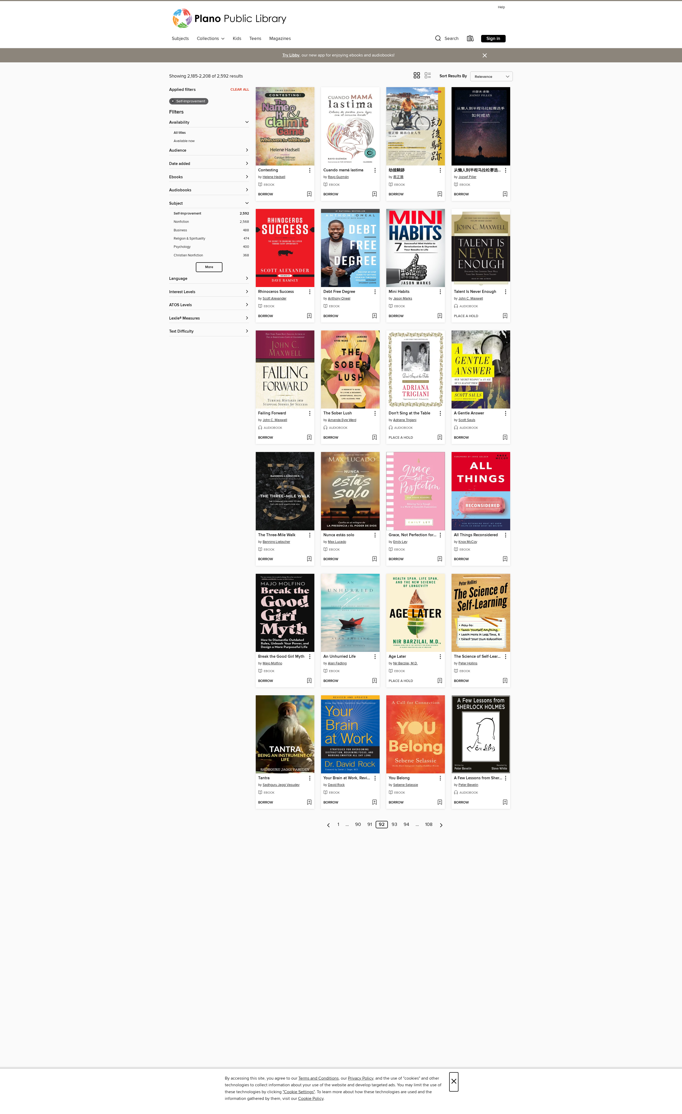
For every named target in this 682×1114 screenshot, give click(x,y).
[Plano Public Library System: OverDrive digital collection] (230, 18)
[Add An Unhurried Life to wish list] (374, 681)
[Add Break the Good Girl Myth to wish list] (309, 681)
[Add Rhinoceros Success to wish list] (309, 316)
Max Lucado (337, 542)
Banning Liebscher (276, 542)
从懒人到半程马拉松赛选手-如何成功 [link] (478, 170)
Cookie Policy (310, 1098)
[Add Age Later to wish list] (439, 681)
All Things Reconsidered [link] (476, 535)
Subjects (180, 39)
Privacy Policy (360, 1078)
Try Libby (290, 55)
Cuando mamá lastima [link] (343, 170)
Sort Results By (453, 76)
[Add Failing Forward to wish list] (309, 437)
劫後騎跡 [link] (397, 170)
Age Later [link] (397, 656)
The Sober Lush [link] (337, 413)
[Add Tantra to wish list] (309, 802)
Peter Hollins (467, 663)
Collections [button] (209, 39)
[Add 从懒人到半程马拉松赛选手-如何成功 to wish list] (505, 194)
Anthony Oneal (339, 298)
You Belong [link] (399, 778)
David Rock (336, 785)
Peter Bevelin (468, 785)
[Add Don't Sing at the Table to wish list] (439, 437)
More (209, 267)
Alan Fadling (337, 663)
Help (501, 7)
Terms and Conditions (318, 1078)
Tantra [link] (264, 778)
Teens (255, 39)
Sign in (493, 39)
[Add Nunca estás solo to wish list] (374, 559)
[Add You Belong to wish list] (439, 802)
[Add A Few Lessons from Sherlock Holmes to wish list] (505, 802)
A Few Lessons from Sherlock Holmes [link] (478, 778)
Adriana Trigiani (404, 420)
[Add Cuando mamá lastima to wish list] (374, 194)
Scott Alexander (274, 298)
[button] (446, 39)
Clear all (239, 89)
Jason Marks (402, 298)
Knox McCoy (467, 542)
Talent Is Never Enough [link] (475, 291)
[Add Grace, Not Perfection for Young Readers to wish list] (439, 559)
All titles (180, 133)
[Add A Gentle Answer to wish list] (505, 437)
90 (358, 825)
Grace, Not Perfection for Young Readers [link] (413, 535)
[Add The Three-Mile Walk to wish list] (309, 559)
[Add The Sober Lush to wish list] (374, 437)
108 (428, 825)
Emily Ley (400, 542)
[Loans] (470, 39)
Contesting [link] (268, 170)
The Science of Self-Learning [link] (478, 656)
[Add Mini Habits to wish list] (439, 316)
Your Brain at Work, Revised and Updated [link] (347, 778)
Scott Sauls (466, 420)
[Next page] (441, 824)
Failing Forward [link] (272, 413)
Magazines (280, 39)
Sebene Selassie (405, 785)
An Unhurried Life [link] (339, 656)
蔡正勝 (398, 177)
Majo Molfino (272, 663)
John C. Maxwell (470, 298)
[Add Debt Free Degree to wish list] (374, 316)
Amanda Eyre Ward (342, 420)
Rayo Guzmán (338, 177)
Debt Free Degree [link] (339, 291)
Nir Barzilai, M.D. (405, 663)
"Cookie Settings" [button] (299, 1092)
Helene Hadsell (274, 177)
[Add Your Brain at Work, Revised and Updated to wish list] (374, 802)
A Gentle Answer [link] (469, 413)
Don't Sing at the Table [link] (409, 413)
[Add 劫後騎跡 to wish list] (439, 194)
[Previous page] (328, 824)
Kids (237, 39)
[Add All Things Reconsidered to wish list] (505, 559)
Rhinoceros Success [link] (276, 291)
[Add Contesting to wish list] (309, 194)
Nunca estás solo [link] (338, 535)
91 (369, 825)
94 (406, 825)
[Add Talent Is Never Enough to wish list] (505, 316)
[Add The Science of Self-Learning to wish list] (505, 681)
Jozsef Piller (467, 177)
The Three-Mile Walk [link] (276, 535)
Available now (184, 141)
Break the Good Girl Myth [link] (281, 656)
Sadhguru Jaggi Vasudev (281, 785)
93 (394, 825)
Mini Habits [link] (399, 291)
